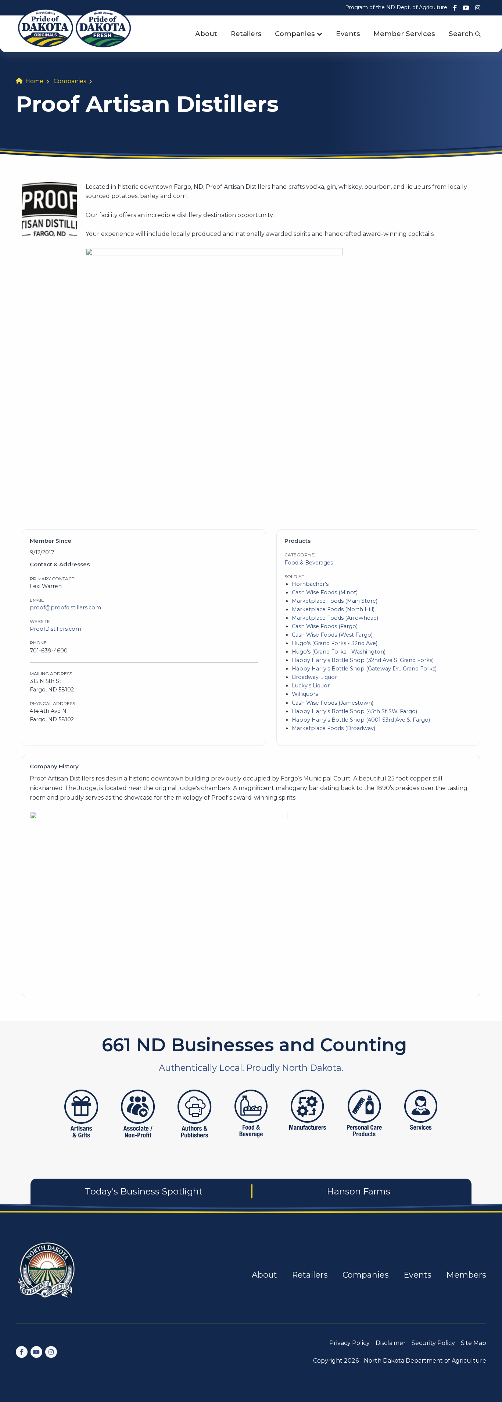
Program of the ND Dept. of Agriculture (396, 7)
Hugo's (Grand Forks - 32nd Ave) (334, 643)
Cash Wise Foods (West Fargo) (332, 634)
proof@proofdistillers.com (65, 607)
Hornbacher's (310, 584)
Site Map (473, 1342)
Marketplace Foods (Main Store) (334, 601)
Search (462, 33)
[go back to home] (47, 1275)
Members (466, 1275)
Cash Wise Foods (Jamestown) (332, 703)
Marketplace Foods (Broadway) (333, 728)
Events (348, 33)
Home (34, 81)
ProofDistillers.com (55, 629)
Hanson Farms (358, 1191)
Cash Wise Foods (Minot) (325, 592)
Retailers (246, 33)
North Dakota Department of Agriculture (425, 1360)
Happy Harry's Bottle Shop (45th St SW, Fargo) (354, 711)
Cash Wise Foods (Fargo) (325, 626)
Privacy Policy (349, 1342)
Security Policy (433, 1342)
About (206, 33)
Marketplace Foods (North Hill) (333, 609)
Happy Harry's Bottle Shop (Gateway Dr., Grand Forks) (364, 668)
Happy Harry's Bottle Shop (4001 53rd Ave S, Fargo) (361, 719)
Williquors (305, 694)
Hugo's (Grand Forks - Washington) (339, 651)
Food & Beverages (308, 562)
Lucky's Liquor (311, 685)
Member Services (404, 33)
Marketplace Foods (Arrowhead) (335, 618)
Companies (295, 33)
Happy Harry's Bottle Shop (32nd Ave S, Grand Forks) (363, 660)
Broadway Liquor (314, 677)
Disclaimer (391, 1342)
